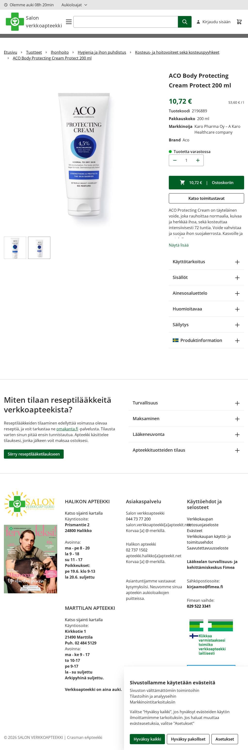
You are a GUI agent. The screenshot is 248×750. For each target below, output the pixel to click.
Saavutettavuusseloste (207, 548)
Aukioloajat (72, 5)
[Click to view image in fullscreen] (84, 151)
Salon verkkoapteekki (44, 22)
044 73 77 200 (138, 519)
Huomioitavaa (187, 309)
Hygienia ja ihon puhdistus (102, 52)
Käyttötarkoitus (189, 261)
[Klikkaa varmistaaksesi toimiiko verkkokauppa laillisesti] (215, 637)
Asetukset (225, 739)
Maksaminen (146, 418)
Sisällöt (180, 277)
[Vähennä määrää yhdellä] (174, 160)
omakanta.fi (67, 429)
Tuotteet (34, 52)
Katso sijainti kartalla (84, 513)
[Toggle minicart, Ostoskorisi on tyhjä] (239, 22)
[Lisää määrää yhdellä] (198, 160)
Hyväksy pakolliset (188, 739)
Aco (186, 140)
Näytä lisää (179, 245)
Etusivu (10, 52)
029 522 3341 (199, 606)
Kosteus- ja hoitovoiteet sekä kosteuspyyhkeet (177, 52)
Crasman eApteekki (84, 737)
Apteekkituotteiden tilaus (159, 450)
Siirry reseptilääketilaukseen (34, 454)
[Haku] (185, 22)
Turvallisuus (145, 403)
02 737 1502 (136, 550)
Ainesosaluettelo (190, 293)
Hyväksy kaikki (147, 739)
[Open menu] (69, 22)
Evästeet (194, 530)
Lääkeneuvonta (148, 434)
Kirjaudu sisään (216, 21)
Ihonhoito (60, 52)
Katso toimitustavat (206, 198)
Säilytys (181, 324)
